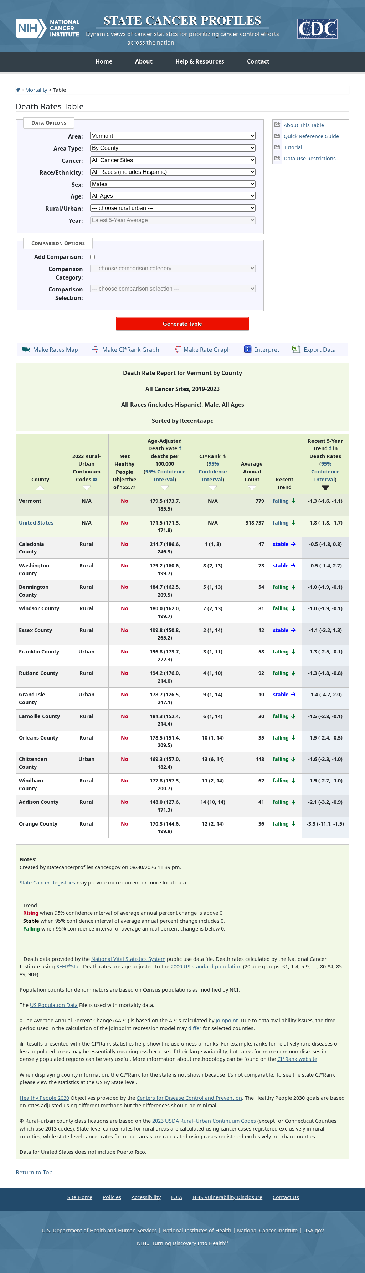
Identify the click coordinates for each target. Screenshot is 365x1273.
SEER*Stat (68, 966)
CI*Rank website (297, 1059)
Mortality (36, 89)
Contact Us (286, 1197)
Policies (112, 1197)
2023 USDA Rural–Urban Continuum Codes (204, 1120)
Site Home (79, 1197)
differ (194, 1028)
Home (104, 61)
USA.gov (313, 1230)
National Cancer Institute (267, 1230)
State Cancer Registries (47, 882)
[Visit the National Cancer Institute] (47, 25)
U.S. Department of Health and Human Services (99, 1230)
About (144, 61)
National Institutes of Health (197, 1230)
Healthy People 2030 (44, 1097)
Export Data (320, 350)
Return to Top (34, 1172)
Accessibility (146, 1197)
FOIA (176, 1197)
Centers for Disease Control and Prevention (189, 1097)
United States (36, 522)
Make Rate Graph (207, 350)
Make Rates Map (55, 350)
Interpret (267, 350)
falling (281, 500)
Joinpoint (227, 1020)
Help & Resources (199, 61)
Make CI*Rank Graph (130, 350)
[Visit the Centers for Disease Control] (317, 26)
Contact (258, 61)
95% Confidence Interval (213, 471)
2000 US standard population (206, 966)
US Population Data (54, 1005)
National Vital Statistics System (128, 959)
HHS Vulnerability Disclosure (227, 1197)
